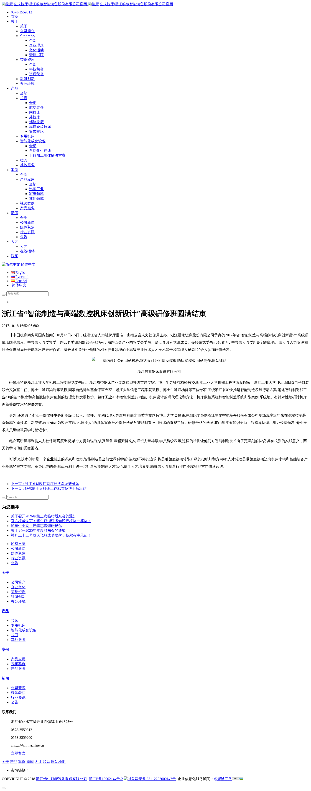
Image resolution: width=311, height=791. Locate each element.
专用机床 (18, 625)
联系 (46, 762)
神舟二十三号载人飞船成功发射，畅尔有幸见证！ (51, 535)
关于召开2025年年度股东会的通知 (38, 530)
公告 (14, 563)
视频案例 (18, 664)
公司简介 (18, 582)
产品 (5, 611)
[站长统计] (237, 779)
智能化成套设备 (23, 630)
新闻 (5, 678)
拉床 (14, 620)
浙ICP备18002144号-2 (106, 779)
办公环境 (18, 601)
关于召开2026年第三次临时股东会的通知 (43, 516)
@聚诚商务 (223, 779)
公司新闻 (18, 548)
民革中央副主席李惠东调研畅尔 (36, 526)
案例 (5, 649)
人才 (38, 762)
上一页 (45, 484)
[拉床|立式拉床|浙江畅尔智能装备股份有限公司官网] (87, 4)
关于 (5, 573)
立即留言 (18, 753)
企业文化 (18, 587)
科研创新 (18, 597)
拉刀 (14, 635)
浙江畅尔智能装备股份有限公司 (61, 779)
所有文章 (18, 544)
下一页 (49, 488)
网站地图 (58, 762)
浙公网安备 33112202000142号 (151, 779)
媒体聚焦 (18, 553)
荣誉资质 (18, 592)
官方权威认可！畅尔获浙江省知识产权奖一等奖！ (51, 521)
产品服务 (18, 669)
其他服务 (18, 640)
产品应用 (18, 659)
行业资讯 (18, 558)
